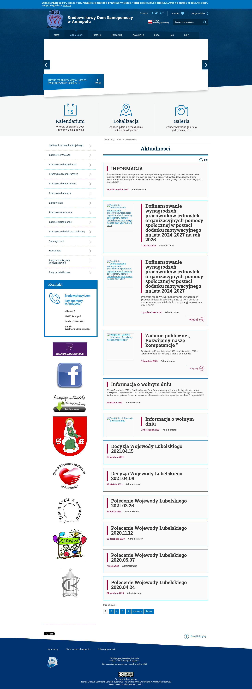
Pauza (98, 82)
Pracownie (116, 35)
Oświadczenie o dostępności (78, 649)
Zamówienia (138, 35)
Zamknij (67, 5)
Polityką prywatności (120, 2)
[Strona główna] (55, 20)
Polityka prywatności (107, 649)
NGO (172, 35)
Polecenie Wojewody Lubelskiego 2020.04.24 (149, 585)
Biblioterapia (56, 202)
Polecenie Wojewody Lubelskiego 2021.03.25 (149, 503)
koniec (148, 610)
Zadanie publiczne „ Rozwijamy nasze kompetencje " (167, 340)
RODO (157, 35)
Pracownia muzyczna (60, 212)
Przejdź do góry (198, 636)
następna (137, 611)
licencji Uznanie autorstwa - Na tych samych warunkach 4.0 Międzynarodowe (125, 682)
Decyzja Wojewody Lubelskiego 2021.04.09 (146, 476)
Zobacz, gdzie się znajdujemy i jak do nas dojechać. (126, 128)
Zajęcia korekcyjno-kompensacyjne (59, 261)
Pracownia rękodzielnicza (62, 164)
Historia (97, 35)
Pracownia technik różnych (63, 174)
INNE (186, 35)
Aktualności (76, 35)
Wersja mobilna (198, 13)
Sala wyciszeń (56, 241)
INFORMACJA (127, 168)
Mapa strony (52, 649)
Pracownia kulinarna (60, 193)
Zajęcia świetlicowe (59, 272)
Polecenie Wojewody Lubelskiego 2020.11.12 (149, 530)
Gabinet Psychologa (59, 155)
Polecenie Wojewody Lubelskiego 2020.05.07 (149, 557)
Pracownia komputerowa (62, 183)
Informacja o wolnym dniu (141, 384)
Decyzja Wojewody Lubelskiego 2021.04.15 (146, 449)
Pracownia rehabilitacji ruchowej (67, 231)
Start (56, 35)
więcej (192, 318)
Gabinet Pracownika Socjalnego (66, 145)
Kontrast (175, 13)
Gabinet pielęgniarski (60, 222)
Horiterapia (55, 250)
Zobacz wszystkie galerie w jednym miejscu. (181, 128)
